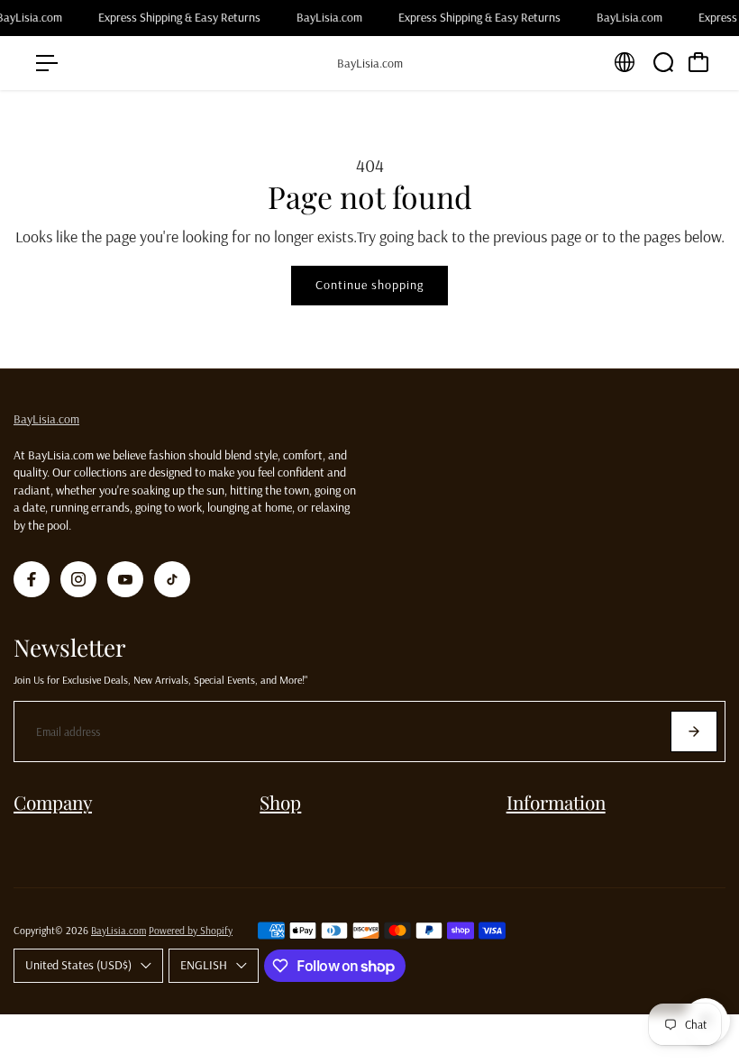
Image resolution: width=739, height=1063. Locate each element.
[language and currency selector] (624, 62)
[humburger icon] (47, 63)
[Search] (663, 62)
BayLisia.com (46, 419)
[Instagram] (78, 579)
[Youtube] (125, 579)
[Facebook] (32, 579)
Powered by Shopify (191, 930)
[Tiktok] (172, 579)
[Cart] (698, 62)
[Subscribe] (694, 731)
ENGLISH (203, 965)
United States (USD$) (78, 965)
